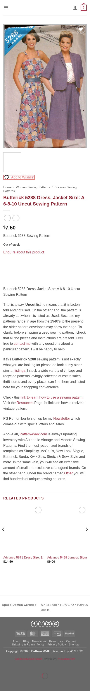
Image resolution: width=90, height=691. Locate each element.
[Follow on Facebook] (34, 624)
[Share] (30, 665)
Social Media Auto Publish (28, 658)
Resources (25, 403)
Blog (26, 641)
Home (7, 187)
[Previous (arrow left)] (4, 683)
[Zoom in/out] (4, 665)
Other (68, 473)
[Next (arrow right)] (17, 683)
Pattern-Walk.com (33, 434)
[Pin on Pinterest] (15, 263)
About (16, 641)
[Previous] (10, 86)
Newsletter (61, 418)
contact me (22, 343)
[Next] (79, 86)
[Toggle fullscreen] (17, 665)
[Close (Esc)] (42, 665)
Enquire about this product (23, 252)
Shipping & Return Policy (28, 644)
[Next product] (7, 218)
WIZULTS (76, 651)
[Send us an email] (48, 624)
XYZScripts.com (66, 658)
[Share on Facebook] (7, 263)
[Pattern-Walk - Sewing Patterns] (45, 7)
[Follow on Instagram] (41, 624)
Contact (71, 641)
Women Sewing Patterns (33, 187)
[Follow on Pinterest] (55, 624)
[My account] (75, 7)
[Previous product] (15, 218)
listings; (20, 370)
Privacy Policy (56, 644)
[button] (6, 7)
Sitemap (74, 644)
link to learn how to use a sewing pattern (52, 397)
